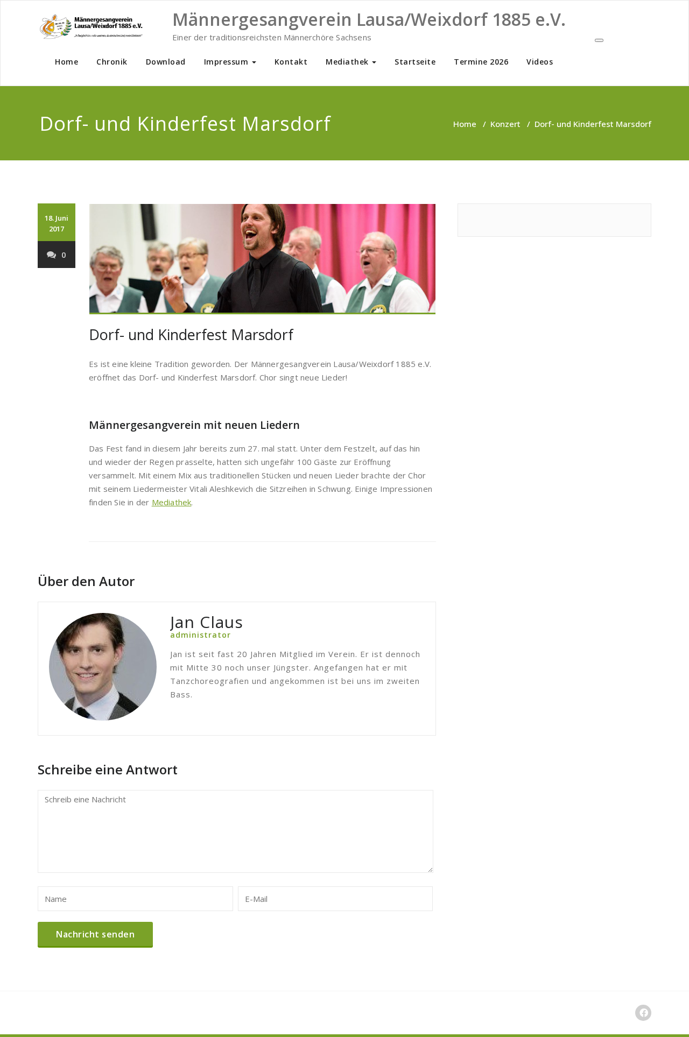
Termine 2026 (481, 62)
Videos (539, 62)
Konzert (505, 123)
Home (66, 62)
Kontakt (291, 62)
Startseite (415, 62)
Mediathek (348, 62)
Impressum (227, 62)
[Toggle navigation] (599, 40)
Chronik (112, 62)
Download (166, 62)
